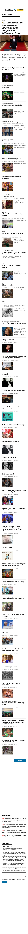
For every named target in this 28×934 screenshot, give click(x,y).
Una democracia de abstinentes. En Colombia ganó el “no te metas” (14, 357)
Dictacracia (5, 87)
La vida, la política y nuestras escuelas (11, 266)
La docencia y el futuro (9, 667)
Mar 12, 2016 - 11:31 (12, 476)
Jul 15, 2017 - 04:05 (19, 287)
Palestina (4, 301)
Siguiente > (20, 760)
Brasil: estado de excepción (11, 441)
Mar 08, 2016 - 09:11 (13, 494)
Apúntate (4, 882)
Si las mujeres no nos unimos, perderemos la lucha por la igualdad (14, 322)
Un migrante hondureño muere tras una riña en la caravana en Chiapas (14, 836)
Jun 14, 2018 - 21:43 (16, 237)
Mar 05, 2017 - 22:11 (18, 326)
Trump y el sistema (8, 340)
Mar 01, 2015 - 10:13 (13, 568)
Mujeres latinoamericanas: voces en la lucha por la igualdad (14, 491)
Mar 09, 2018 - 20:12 (10, 257)
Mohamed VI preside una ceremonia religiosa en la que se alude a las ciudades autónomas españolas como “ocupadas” (14, 848)
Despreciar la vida (8, 196)
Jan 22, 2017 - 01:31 (12, 342)
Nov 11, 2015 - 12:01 (12, 512)
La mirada (5, 374)
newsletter (5, 877)
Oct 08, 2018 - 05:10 (19, 180)
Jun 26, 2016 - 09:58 (13, 411)
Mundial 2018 (4, 212)
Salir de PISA (6, 632)
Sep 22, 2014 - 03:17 (13, 687)
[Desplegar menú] (3, 10)
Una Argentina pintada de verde (12, 233)
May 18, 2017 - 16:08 (9, 306)
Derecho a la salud (6, 194)
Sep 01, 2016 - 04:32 (13, 376)
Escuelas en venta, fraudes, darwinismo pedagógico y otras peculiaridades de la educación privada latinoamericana (12, 529)
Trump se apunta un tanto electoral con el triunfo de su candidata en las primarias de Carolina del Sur (14, 826)
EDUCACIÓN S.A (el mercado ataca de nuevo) (13, 615)
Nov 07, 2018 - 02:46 (19, 72)
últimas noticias (6, 815)
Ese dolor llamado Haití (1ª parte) (13, 598)
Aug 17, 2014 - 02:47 (13, 744)
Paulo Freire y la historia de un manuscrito (12, 684)
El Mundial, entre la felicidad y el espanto (12, 214)
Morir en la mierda (8, 474)
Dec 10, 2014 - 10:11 (12, 618)
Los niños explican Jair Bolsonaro (13, 123)
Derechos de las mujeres (7, 250)
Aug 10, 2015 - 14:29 (13, 533)
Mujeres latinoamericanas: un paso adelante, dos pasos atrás (14, 564)
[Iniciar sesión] (25, 10)
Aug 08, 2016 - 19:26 (13, 393)
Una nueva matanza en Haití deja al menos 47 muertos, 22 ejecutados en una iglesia (14, 831)
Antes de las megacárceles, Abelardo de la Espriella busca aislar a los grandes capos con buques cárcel (14, 820)
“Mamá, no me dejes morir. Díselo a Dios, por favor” (14, 68)
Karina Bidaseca (11, 305)
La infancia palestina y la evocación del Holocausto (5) (14, 741)
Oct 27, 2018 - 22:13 (18, 107)
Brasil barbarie (7, 141)
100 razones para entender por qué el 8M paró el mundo (14, 253)
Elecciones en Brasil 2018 (7, 85)
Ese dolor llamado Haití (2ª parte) (13, 582)
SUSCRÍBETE (20, 9)
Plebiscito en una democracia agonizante (11, 177)
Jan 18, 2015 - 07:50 (13, 584)
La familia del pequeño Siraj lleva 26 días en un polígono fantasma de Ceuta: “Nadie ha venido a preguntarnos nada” (14, 854)
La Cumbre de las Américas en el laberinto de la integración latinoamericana (12, 28)
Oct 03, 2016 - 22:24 (13, 360)
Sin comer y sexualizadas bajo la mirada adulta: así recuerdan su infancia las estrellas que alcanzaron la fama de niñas (14, 865)
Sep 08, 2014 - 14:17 (13, 726)
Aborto (3, 231)
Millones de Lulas (7, 285)
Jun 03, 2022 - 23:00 (20, 53)
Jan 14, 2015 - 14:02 (13, 600)
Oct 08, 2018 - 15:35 (19, 161)
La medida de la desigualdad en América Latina (12, 407)
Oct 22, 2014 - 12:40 (13, 653)
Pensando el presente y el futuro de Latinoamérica (14, 509)
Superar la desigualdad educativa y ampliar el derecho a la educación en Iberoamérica (13, 722)
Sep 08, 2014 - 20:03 (13, 707)
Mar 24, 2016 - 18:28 (13, 460)
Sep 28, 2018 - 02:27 (19, 198)
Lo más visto (5, 843)
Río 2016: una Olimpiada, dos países (13, 390)
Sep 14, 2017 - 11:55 (18, 269)
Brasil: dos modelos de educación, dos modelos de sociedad (13, 649)
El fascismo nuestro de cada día (12, 105)
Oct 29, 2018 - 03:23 (19, 90)
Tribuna (3, 20)
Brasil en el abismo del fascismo (12, 159)
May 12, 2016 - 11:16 (12, 427)
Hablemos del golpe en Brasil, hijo (13, 425)
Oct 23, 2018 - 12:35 (19, 143)
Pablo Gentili (7, 15)
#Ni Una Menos (7, 547)
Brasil (3, 283)
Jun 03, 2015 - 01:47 (13, 550)
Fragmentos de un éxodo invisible (13, 303)
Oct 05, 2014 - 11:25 (13, 669)
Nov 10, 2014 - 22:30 (13, 635)
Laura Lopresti (5, 256)
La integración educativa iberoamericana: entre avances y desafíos (13, 703)
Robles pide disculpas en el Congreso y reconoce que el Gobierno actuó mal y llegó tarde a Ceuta (14, 869)
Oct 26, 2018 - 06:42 (19, 125)
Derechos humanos (6, 66)
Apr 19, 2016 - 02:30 (13, 444)
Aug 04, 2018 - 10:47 (19, 218)
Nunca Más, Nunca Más (9, 457)
